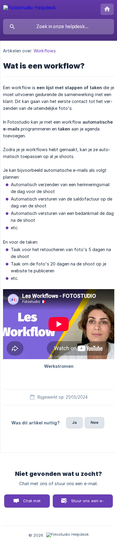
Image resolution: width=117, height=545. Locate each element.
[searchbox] (58, 26)
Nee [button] (94, 422)
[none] (29, 8)
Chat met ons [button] (31, 503)
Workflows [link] (45, 50)
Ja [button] (74, 422)
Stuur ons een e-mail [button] (87, 503)
